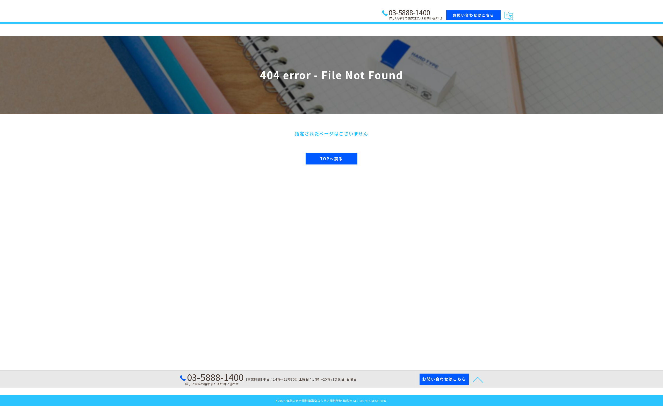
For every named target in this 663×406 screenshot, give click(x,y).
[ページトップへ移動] (478, 379)
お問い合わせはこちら (473, 15)
